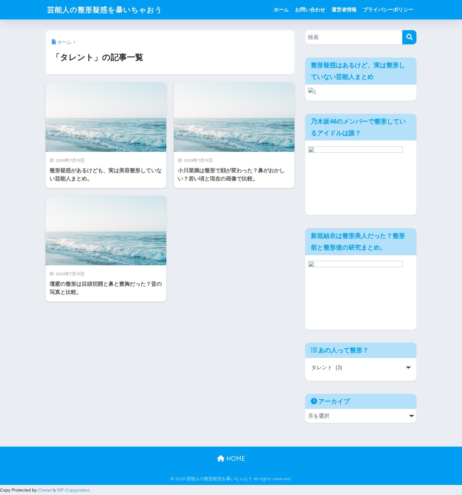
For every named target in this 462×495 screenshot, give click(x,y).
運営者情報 (344, 9)
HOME (234, 458)
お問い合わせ (310, 9)
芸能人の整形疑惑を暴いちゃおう (104, 9)
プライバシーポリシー (388, 9)
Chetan (45, 489)
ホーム (281, 9)
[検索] (409, 37)
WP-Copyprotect (73, 489)
